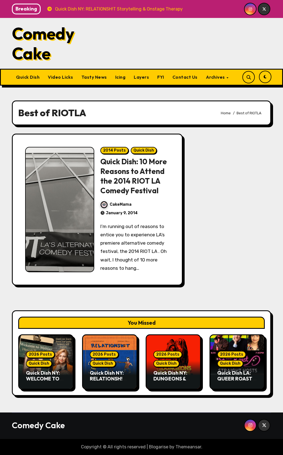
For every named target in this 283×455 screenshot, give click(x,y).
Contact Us (185, 77)
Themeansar (188, 446)
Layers (141, 77)
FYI (160, 77)
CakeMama (121, 204)
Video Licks (60, 77)
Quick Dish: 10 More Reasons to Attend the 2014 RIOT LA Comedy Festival (133, 176)
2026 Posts (40, 354)
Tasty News (94, 77)
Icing (120, 77)
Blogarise (158, 446)
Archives (216, 77)
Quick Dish (28, 77)
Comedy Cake (43, 43)
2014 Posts (114, 150)
